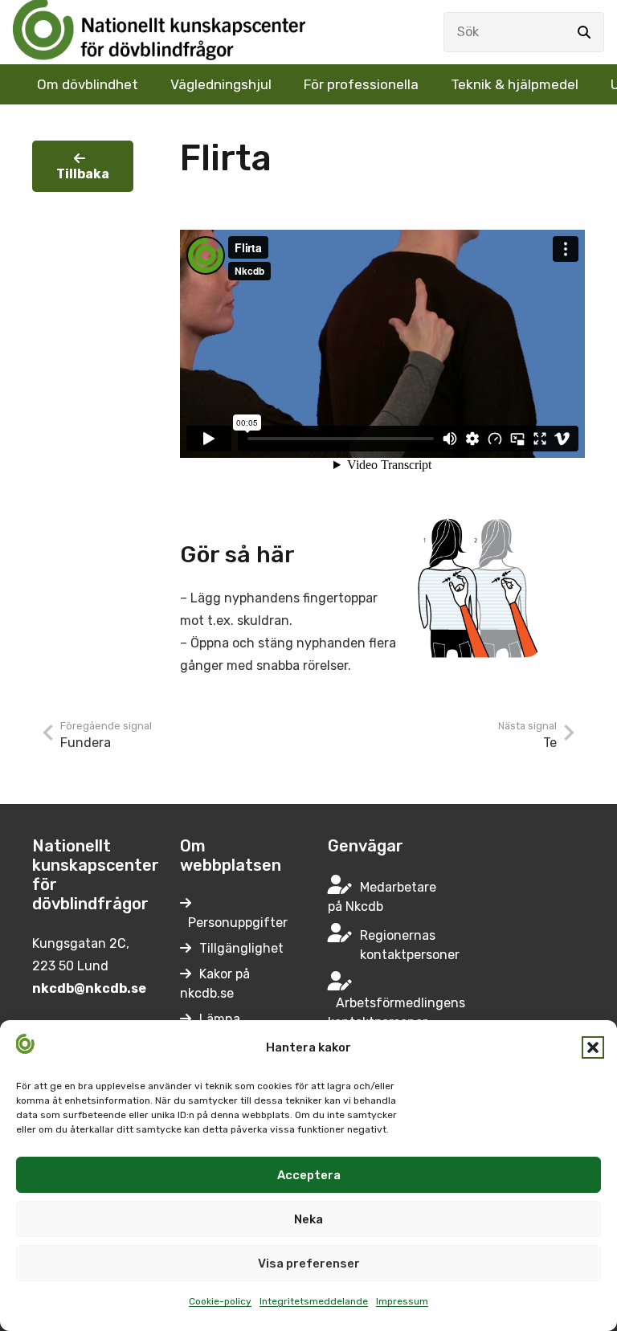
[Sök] (584, 32)
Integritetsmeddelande (313, 1301)
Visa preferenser (309, 1263)
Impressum (402, 1301)
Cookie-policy (220, 1301)
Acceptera (309, 1175)
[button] (593, 1047)
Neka (308, 1219)
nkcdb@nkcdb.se (89, 988)
